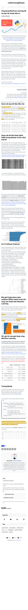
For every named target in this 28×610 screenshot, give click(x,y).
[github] (24, 519)
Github (20, 97)
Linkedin (25, 97)
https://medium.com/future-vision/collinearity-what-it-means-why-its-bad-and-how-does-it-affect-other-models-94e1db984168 (14, 203)
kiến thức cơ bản (20, 527)
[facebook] (4, 519)
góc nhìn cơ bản (5, 527)
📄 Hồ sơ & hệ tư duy (8, 494)
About (15, 537)
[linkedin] (17, 519)
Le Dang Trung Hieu (5, 16)
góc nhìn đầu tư (12, 527)
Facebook (15, 97)
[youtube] (11, 519)
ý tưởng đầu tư (10, 529)
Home (9, 537)
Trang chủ (3, 6)
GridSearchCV (18, 394)
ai (6, 6)
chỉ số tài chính (5, 532)
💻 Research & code (8, 497)
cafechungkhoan (16, 3)
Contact (20, 537)
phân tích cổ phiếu (18, 529)
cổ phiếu (11, 532)
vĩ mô (3, 529)
